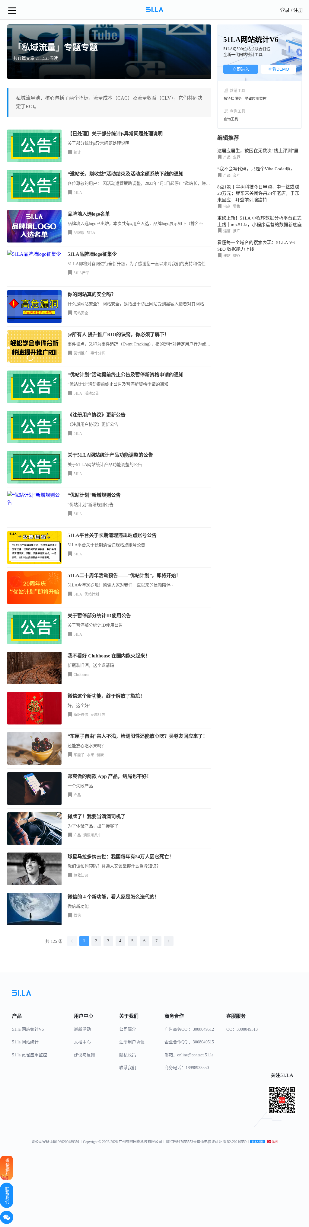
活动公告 (91, 393)
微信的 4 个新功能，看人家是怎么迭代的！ (113, 896)
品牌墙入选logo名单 (89, 214)
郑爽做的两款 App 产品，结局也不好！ (109, 776)
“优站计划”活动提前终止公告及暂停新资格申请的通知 (125, 374)
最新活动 (82, 1029)
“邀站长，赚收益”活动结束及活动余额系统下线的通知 (125, 173)
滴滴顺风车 (92, 835)
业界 (236, 157)
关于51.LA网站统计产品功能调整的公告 (110, 455)
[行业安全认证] (272, 1141)
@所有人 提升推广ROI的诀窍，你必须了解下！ (118, 334)
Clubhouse (81, 675)
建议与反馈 (84, 1055)
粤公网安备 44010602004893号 (55, 1142)
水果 (90, 755)
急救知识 (81, 875)
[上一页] (72, 941)
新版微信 (81, 715)
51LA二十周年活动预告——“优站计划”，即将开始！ (124, 575)
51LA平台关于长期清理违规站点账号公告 (112, 535)
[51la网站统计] (257, 1142)
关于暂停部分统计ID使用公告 (99, 615)
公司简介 (127, 1029)
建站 (227, 256)
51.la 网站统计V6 (28, 1029)
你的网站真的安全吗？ (92, 294)
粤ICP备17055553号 (181, 1142)
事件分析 (98, 353)
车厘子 (79, 755)
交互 (236, 175)
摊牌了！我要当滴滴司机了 (97, 816)
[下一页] (169, 941)
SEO (236, 256)
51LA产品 (81, 273)
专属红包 (98, 715)
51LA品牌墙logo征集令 (92, 254)
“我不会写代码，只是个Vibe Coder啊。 (256, 168)
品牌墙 (79, 233)
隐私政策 (127, 1055)
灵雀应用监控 (255, 99)
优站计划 (91, 594)
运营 (227, 231)
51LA (78, 193)
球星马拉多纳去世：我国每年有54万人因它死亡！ (121, 856)
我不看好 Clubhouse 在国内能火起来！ (109, 655)
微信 (77, 916)
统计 (77, 152)
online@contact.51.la (195, 1055)
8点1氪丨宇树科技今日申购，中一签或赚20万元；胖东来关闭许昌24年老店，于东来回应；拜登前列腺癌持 (258, 194)
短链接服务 (233, 99)
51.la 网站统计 (25, 1042)
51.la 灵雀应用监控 (29, 1055)
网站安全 (81, 313)
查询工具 (231, 119)
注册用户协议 (132, 1042)
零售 (236, 206)
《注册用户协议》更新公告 (97, 414)
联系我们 (127, 1067)
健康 (100, 755)
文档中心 (82, 1042)
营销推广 (81, 353)
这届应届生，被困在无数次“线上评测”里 (257, 150)
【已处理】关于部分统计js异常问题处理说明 (115, 133)
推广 (236, 231)
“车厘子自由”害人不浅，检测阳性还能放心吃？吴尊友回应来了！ (138, 736)
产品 (77, 795)
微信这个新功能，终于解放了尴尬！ (106, 696)
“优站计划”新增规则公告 (94, 495)
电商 (227, 206)
